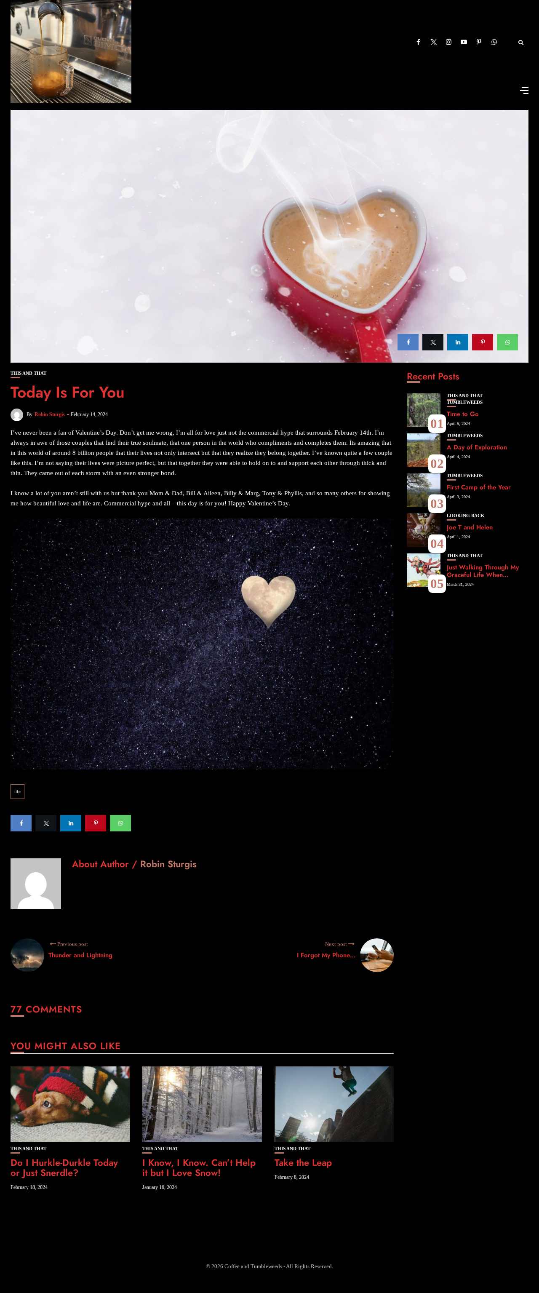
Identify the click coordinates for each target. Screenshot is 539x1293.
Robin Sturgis (50, 414)
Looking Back (466, 515)
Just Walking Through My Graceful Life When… (483, 571)
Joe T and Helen (470, 527)
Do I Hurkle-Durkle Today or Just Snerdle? (64, 1167)
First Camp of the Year (479, 487)
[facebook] (408, 342)
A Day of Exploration (477, 447)
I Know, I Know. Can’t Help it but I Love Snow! (199, 1167)
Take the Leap (303, 1162)
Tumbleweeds (465, 402)
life (17, 791)
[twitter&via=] (432, 342)
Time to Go (463, 414)
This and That (28, 373)
